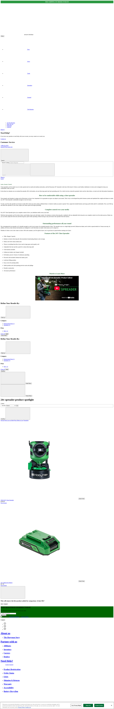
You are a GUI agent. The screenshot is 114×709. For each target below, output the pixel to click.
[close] (42, 169)
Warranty (8, 684)
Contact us (3, 139)
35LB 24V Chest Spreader (7, 500)
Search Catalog (5, 162)
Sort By (3, 371)
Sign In (2, 129)
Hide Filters (28, 383)
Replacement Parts (9, 323)
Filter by (3, 317)
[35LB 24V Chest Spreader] (39, 498)
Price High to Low (18, 420)
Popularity (26, 420)
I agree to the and (15, 616)
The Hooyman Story (12, 637)
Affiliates (7, 646)
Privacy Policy (25, 616)
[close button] (18, 312)
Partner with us (9, 641)
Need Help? (7, 660)
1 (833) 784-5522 (56, 697)
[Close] (111, 705)
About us (5, 633)
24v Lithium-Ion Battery (7, 582)
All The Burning (11, 122)
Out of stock (4, 503)
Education (9, 125)
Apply (7, 333)
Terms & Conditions (14, 616)
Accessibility (9, 688)
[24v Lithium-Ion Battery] (39, 581)
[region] (57, 705)
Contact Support (9, 664)
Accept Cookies (99, 705)
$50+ (6, 331)
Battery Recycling (11, 691)
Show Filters (4, 335)
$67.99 (2, 584)
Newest (2, 420)
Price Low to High (9, 420)
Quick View (81, 498)
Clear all (3, 333)
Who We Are (10, 124)
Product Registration (12, 669)
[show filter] (13, 390)
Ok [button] (2, 604)
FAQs (6, 677)
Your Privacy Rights (76, 705)
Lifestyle (9, 127)
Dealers (7, 657)
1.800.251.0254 (4, 145)
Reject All (88, 705)
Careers (7, 653)
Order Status (9, 673)
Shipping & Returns (12, 680)
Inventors (7, 649)
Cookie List (28, 707)
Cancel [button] (5, 604)
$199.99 (3, 501)
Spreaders (7, 325)
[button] (13, 592)
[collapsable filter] (13, 378)
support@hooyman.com (6, 147)
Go (17, 405)
